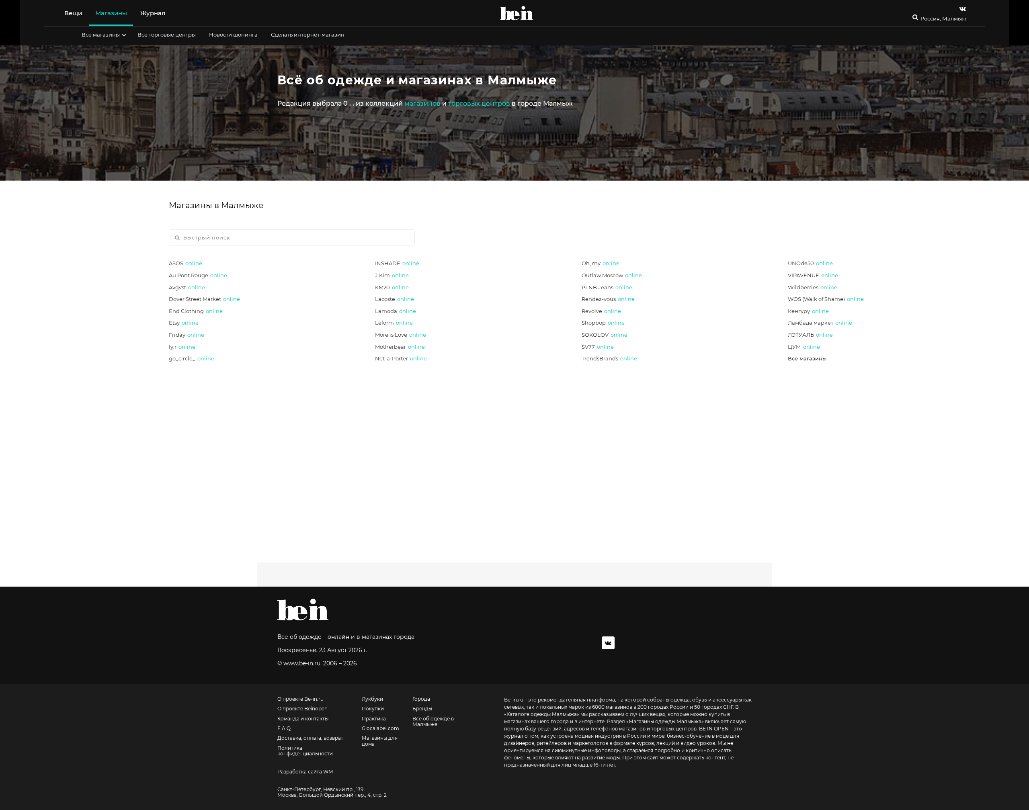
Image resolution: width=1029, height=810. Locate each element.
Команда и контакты (302, 719)
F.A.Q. (284, 728)
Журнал (153, 13)
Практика (374, 719)
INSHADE (397, 263)
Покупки (373, 709)
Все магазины (101, 34)
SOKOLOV (604, 334)
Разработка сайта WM (305, 772)
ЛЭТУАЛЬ (810, 334)
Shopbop (603, 322)
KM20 (392, 287)
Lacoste (394, 299)
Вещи (73, 13)
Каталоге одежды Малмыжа (541, 714)
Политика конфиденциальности (305, 751)
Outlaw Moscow (612, 275)
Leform (394, 322)
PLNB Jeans (607, 287)
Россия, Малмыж (943, 19)
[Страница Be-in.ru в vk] (962, 8)
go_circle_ (191, 358)
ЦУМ (804, 347)
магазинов (422, 103)
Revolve (601, 311)
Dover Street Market (204, 299)
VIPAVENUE (813, 275)
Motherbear (400, 347)
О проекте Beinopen (302, 709)
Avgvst (187, 287)
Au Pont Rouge (198, 275)
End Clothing (196, 311)
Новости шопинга (233, 34)
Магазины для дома (380, 741)
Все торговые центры (166, 34)
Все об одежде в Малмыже (433, 721)
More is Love (400, 334)
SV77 (598, 347)
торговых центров (479, 103)
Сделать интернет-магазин (307, 34)
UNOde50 (810, 263)
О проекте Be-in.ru (300, 699)
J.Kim (392, 275)
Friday (186, 334)
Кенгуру (808, 311)
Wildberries (812, 287)
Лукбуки (372, 699)
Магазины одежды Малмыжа (665, 721)
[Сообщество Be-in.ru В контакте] (608, 642)
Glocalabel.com (380, 728)
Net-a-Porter (401, 358)
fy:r (182, 347)
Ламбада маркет (820, 322)
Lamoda (395, 311)
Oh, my (600, 263)
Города (421, 699)
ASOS (185, 263)
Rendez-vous (608, 299)
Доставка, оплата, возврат (310, 738)
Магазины (111, 13)
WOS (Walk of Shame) (826, 299)
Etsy (184, 322)
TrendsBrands (609, 358)
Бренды (422, 709)
